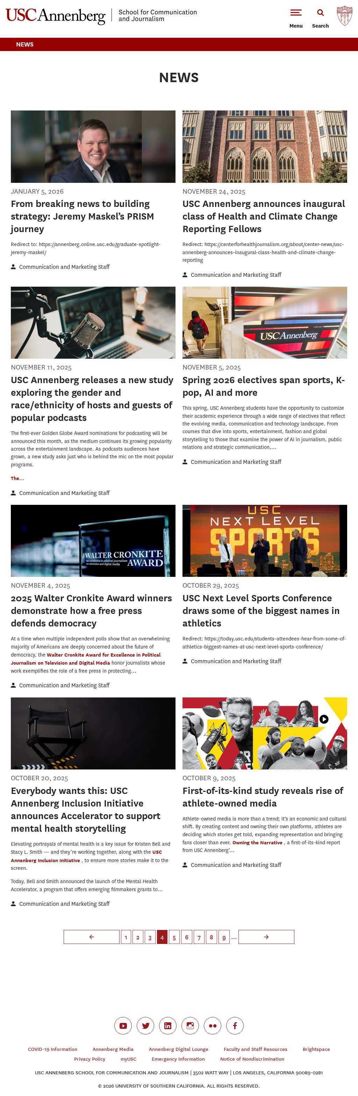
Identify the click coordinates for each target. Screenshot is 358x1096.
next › (266, 937)
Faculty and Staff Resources (255, 1049)
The (15, 478)
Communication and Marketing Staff (64, 267)
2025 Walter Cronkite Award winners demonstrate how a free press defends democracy (91, 611)
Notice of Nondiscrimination (252, 1059)
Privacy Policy (89, 1059)
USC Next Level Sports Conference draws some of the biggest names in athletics (261, 611)
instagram (190, 1025)
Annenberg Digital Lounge (178, 1049)
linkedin (168, 1025)
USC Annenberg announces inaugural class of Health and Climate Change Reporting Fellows (263, 216)
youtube (123, 1025)
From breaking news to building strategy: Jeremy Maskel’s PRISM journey (82, 216)
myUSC (128, 1059)
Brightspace (316, 1049)
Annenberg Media (113, 1049)
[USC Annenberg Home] (101, 24)
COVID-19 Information (52, 1049)
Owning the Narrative (258, 842)
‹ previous (92, 937)
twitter (145, 1025)
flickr (212, 1025)
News (25, 44)
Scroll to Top (328, 1066)
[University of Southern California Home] (344, 17)
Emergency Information (178, 1059)
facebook (235, 1025)
